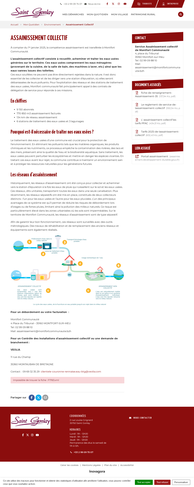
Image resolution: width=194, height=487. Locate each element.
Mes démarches (73, 14)
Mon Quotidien (97, 14)
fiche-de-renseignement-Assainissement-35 (155, 94)
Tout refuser (162, 482)
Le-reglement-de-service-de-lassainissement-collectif (157, 108)
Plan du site (110, 465)
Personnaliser (181, 482)
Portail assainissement (157, 158)
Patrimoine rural (143, 14)
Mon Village (119, 14)
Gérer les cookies (69, 465)
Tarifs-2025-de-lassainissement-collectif (157, 133)
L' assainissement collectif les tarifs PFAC (155, 121)
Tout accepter (144, 482)
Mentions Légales (91, 465)
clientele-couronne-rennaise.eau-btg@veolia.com (71, 371)
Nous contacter (143, 418)
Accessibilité (127, 465)
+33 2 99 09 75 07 (83, 452)
